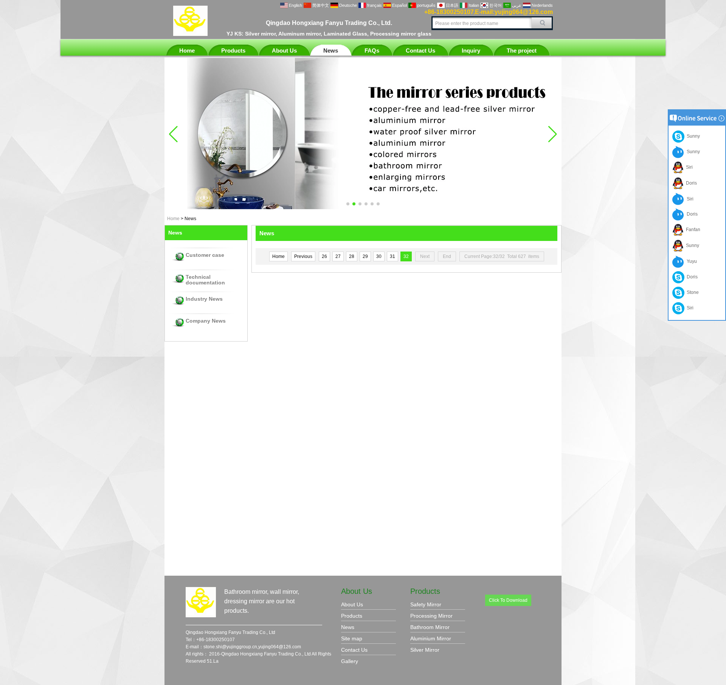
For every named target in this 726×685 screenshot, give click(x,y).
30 (379, 256)
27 (338, 256)
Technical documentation (205, 280)
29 (365, 256)
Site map (351, 638)
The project (522, 50)
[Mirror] (363, 207)
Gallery (349, 661)
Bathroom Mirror (430, 627)
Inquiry (471, 50)
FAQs (372, 50)
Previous (303, 256)
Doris (690, 183)
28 (351, 256)
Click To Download (508, 600)
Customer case (205, 255)
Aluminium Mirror (430, 638)
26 (324, 256)
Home (187, 50)
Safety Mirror (425, 604)
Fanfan (692, 229)
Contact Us (420, 50)
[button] (347, 203)
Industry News (204, 299)
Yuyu (690, 261)
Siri (688, 167)
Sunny (692, 136)
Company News (206, 321)
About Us (284, 50)
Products (233, 50)
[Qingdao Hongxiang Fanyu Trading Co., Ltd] (190, 34)
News (330, 50)
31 (392, 256)
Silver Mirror (424, 650)
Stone (691, 292)
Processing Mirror (431, 616)
